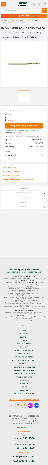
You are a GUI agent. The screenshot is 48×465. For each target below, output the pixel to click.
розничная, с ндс (12, 110)
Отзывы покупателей (24, 357)
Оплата (24, 340)
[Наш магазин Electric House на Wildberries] (30, 405)
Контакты (24, 334)
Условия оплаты (10, 168)
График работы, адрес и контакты (18, 179)
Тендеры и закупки (24, 377)
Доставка (24, 337)
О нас (24, 330)
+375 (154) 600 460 (24, 456)
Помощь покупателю (24, 350)
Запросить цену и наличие (24, 126)
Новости (24, 384)
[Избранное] (38, 4)
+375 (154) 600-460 (22, 312)
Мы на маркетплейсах (24, 394)
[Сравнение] (33, 4)
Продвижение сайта (24, 427)
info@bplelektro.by (24, 295)
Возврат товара (24, 343)
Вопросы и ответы (24, 353)
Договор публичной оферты (24, 360)
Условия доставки (11, 171)
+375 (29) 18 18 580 (24, 461)
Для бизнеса (24, 364)
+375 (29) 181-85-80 (36, 312)
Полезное (24, 380)
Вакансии (24, 390)
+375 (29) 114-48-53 (34, 293)
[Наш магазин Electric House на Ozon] (36, 405)
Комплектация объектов (24, 367)
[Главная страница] (22, 4)
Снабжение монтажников (24, 370)
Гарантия (24, 347)
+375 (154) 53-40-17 (29, 307)
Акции (24, 387)
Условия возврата (11, 175)
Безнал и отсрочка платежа (24, 374)
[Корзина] (44, 4)
